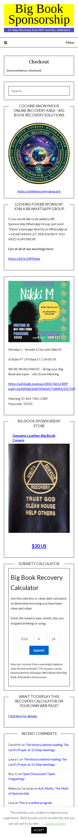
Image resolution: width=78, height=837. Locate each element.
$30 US (39, 546)
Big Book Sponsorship (39, 14)
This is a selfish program (35, 803)
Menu (70, 42)
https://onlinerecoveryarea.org (39, 191)
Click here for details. (22, 716)
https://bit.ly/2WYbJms (24, 258)
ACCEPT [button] (39, 830)
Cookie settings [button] (55, 823)
